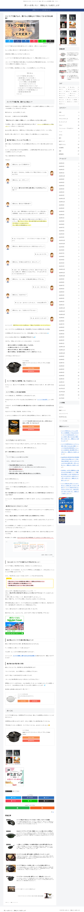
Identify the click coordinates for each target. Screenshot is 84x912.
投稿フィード (62, 410)
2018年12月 (69, 346)
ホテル (69, 134)
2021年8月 (69, 250)
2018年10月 (69, 353)
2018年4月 (69, 372)
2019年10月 (69, 314)
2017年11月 (69, 388)
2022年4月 (69, 234)
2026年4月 (69, 163)
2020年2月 (69, 301)
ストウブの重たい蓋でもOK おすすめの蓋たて (24, 655)
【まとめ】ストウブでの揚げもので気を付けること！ (31, 87)
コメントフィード (63, 413)
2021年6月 (69, 256)
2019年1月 (69, 343)
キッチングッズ (9, 791)
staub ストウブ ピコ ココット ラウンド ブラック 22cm (36, 362)
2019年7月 (69, 324)
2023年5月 (69, 211)
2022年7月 (69, 227)
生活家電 (69, 147)
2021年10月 (69, 243)
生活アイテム (69, 144)
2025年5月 (69, 182)
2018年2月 (69, 378)
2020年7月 (69, 285)
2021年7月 (69, 253)
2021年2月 (69, 263)
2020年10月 (69, 275)
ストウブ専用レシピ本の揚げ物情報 (28, 81)
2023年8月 (69, 205)
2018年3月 (69, 375)
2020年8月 (69, 282)
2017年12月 (69, 385)
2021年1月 (69, 266)
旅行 (69, 138)
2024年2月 (69, 195)
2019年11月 (69, 311)
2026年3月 (69, 166)
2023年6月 (69, 208)
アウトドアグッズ (69, 118)
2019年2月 (69, 340)
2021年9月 (69, 246)
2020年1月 (69, 304)
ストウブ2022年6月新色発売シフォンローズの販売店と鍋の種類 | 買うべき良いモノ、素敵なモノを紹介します (70, 450)
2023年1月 (69, 217)
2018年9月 (69, 356)
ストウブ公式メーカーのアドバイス (28, 83)
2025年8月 (69, 179)
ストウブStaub (16, 791)
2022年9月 (69, 221)
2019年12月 (69, 308)
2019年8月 (69, 321)
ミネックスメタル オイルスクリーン (26, 696)
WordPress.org (62, 416)
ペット (69, 131)
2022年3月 (69, 237)
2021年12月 (69, 240)
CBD (69, 112)
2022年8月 (69, 224)
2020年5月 (69, 292)
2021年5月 (69, 259)
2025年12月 (69, 176)
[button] (78, 421)
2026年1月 (69, 172)
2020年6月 (69, 288)
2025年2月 (69, 192)
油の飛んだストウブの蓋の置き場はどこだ (28, 89)
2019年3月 (69, 337)
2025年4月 (69, 185)
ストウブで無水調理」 (42, 399)
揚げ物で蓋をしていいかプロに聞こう (27, 77)
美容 (69, 151)
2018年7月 (69, 362)
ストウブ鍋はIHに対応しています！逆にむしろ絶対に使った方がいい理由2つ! (70, 485)
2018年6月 (69, 366)
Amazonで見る (31, 368)
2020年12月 (69, 269)
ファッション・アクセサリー (69, 128)
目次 (28, 73)
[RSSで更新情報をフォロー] (42, 807)
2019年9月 (69, 317)
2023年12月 (69, 198)
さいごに (20, 93)
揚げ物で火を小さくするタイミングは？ (29, 85)
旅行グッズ (69, 141)
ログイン (61, 407)
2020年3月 (69, 298)
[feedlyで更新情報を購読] (17, 807)
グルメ (69, 125)
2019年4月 (69, 333)
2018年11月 (69, 349)
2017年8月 (69, 398)
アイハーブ (69, 115)
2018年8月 (69, 359)
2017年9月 (69, 395)
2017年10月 (69, 391)
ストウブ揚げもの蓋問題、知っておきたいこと (29, 79)
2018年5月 (69, 369)
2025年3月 (69, 189)
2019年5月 (69, 330)
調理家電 (69, 154)
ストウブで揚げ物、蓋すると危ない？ (26, 75)
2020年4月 (69, 295)
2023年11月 (69, 201)
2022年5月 (69, 230)
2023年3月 (69, 214)
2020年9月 (69, 279)
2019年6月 (69, 327)
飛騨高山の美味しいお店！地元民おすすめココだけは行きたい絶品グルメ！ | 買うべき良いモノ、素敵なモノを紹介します (70, 476)
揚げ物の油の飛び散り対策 (25, 91)
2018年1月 (69, 382)
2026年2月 (69, 169)
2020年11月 (69, 272)
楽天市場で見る (31, 371)
